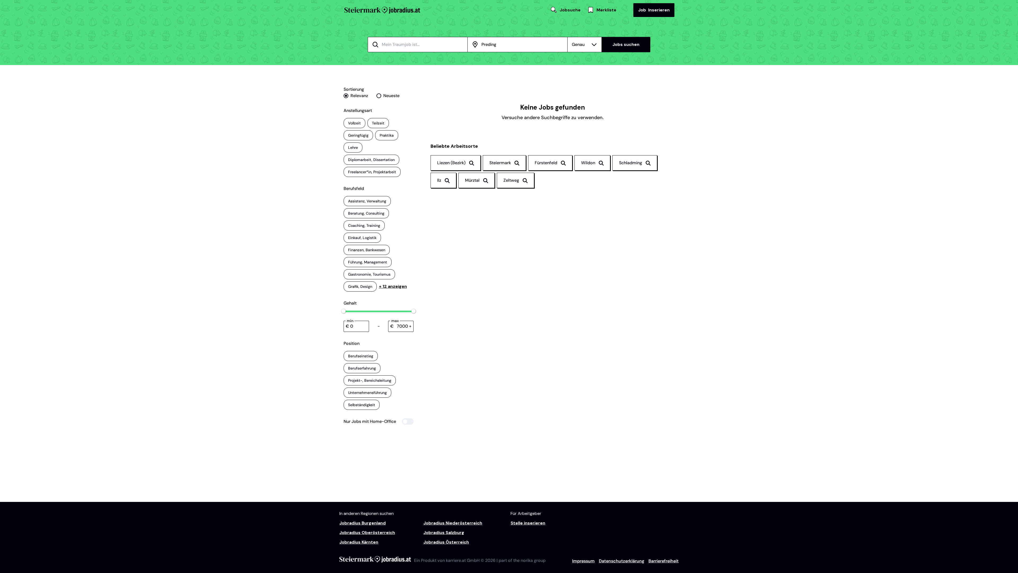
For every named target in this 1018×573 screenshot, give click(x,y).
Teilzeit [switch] (378, 123)
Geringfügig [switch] (358, 135)
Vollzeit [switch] (354, 123)
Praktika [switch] (387, 135)
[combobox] (424, 44)
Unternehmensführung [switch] (367, 392)
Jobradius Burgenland (362, 523)
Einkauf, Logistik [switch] (362, 237)
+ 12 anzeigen (393, 286)
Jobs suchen (625, 44)
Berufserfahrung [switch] (362, 368)
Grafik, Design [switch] (360, 286)
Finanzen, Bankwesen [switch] (366, 250)
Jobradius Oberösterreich (367, 532)
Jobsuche (570, 10)
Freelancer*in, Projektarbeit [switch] (372, 172)
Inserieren (654, 10)
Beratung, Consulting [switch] (366, 213)
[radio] (356, 96)
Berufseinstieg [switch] (360, 356)
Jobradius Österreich (446, 542)
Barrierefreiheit (663, 561)
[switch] (379, 421)
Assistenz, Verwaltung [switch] (367, 201)
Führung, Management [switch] (367, 262)
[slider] (343, 311)
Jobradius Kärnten (358, 542)
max (395, 320)
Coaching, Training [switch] (364, 225)
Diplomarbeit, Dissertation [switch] (371, 159)
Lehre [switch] (353, 147)
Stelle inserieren (528, 523)
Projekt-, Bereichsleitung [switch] (369, 380)
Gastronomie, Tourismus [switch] (369, 274)
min (350, 320)
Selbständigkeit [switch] (361, 404)
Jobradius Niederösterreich (452, 523)
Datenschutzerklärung (621, 561)
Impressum (583, 561)
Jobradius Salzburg (443, 532)
